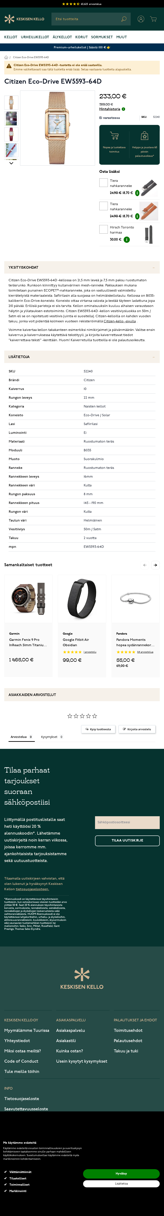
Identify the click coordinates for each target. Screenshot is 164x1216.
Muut (121, 37)
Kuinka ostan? (69, 1051)
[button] (155, 565)
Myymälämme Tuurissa (26, 1030)
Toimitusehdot (128, 1030)
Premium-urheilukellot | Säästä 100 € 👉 (82, 47)
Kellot (11, 37)
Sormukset (102, 37)
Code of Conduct (21, 1061)
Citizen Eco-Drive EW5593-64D (31, 57)
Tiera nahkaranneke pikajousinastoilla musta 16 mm (123, 184)
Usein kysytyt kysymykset (81, 1061)
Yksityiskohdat (23, 268)
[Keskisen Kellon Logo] (24, 19)
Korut (81, 37)
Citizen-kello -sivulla (120, 321)
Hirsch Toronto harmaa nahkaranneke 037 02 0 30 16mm (123, 231)
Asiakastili (66, 1040)
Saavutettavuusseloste (26, 1109)
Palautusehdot (128, 1040)
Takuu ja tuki (126, 1051)
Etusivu (6, 57)
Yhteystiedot (17, 1040)
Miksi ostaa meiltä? (22, 1051)
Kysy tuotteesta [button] (100, 729)
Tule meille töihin (21, 1071)
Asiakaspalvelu (70, 1030)
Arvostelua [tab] (19, 737)
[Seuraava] (11, 163)
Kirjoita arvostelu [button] (139, 729)
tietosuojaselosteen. (32, 889)
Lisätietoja (19, 357)
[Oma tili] (141, 19)
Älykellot (62, 37)
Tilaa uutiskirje (127, 840)
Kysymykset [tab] (49, 737)
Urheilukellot (35, 37)
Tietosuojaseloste (21, 1098)
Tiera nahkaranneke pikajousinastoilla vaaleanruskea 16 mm (123, 207)
